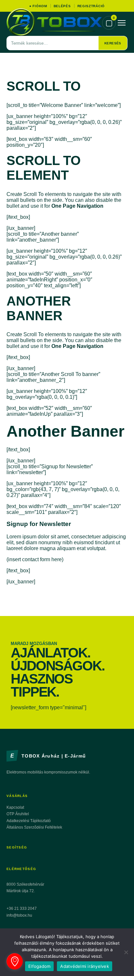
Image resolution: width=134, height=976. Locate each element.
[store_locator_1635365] (15, 961)
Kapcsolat (15, 807)
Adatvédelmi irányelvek (84, 966)
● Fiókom (38, 6)
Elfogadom (39, 966)
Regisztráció (91, 6)
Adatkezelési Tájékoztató (29, 820)
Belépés (62, 6)
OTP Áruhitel (18, 814)
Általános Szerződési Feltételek (34, 827)
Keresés (112, 43)
